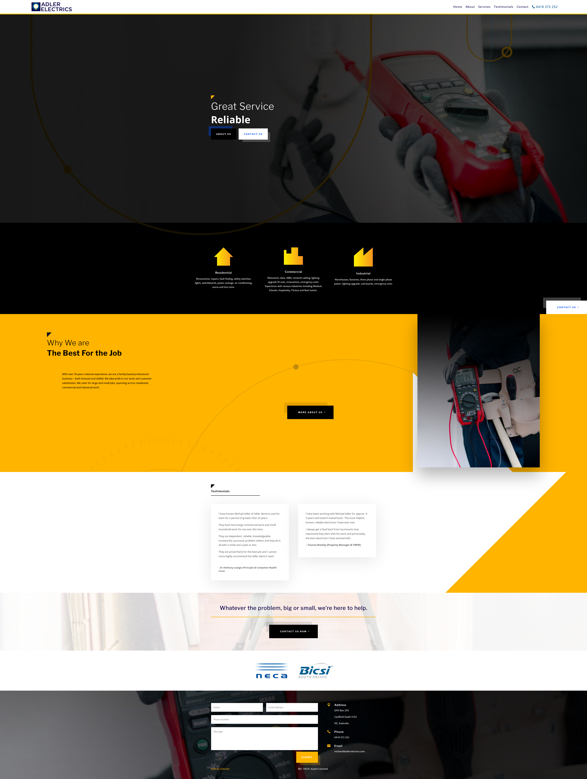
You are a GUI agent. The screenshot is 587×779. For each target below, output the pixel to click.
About (470, 7)
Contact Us (253, 134)
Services (484, 7)
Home (457, 7)
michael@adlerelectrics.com (349, 751)
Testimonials (503, 7)
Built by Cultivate (220, 768)
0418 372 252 (547, 7)
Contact (522, 7)
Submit (307, 757)
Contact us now (293, 631)
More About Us (310, 412)
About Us (223, 134)
